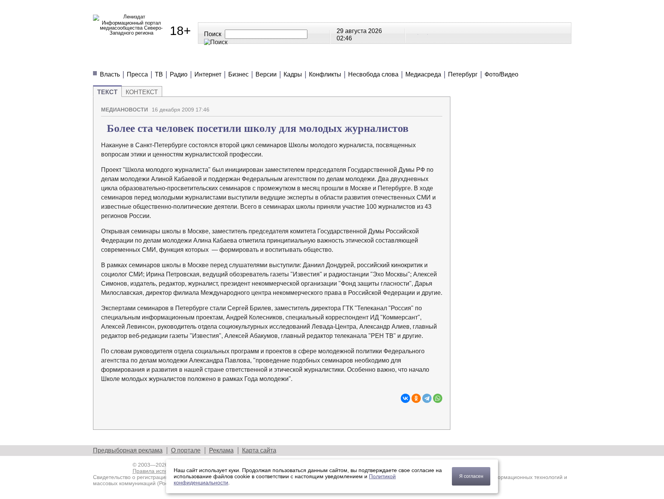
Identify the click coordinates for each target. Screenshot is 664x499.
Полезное (233, 61)
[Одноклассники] (416, 398)
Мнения (185, 61)
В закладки (436, 106)
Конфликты (325, 74)
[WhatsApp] (437, 398)
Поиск (212, 34)
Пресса (137, 74)
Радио (179, 74)
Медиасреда (423, 74)
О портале (186, 450)
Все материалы (439, 61)
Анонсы (381, 61)
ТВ (159, 74)
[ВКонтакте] (405, 398)
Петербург (463, 74)
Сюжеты (335, 61)
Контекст (142, 92)
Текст (107, 92)
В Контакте (414, 32)
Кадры (293, 74)
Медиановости (127, 61)
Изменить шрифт (423, 106)
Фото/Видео (501, 74)
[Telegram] (427, 398)
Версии (266, 74)
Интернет (207, 74)
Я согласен (471, 476)
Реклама (221, 450)
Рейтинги (286, 61)
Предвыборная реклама (128, 450)
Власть (110, 74)
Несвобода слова (373, 74)
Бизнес (238, 74)
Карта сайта (259, 450)
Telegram (423, 32)
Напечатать (409, 106)
